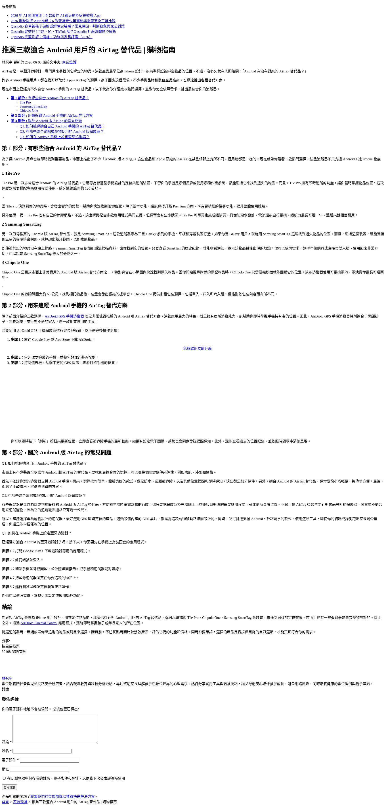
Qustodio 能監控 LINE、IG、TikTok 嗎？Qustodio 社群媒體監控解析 (63, 32)
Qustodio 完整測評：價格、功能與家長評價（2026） (51, 37)
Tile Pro (25, 102)
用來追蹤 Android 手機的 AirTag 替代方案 (52, 115)
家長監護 (69, 62)
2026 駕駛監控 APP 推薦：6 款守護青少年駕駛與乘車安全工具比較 (63, 21)
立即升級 (204, 348)
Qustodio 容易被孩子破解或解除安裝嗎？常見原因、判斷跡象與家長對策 (68, 26)
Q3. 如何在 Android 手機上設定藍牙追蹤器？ (55, 137)
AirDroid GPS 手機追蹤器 (64, 316)
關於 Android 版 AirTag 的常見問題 (46, 121)
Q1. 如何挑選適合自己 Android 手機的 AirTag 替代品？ (62, 126)
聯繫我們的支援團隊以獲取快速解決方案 (63, 796)
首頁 (5, 802)
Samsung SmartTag (33, 106)
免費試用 (190, 348)
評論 (7, 742)
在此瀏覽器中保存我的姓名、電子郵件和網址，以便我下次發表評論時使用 (66, 778)
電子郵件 (10, 760)
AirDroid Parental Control (39, 623)
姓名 (7, 751)
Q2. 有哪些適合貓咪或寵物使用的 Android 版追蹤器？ (62, 131)
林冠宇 (7, 678)
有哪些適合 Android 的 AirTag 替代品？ (50, 98)
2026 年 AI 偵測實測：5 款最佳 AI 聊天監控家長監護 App (56, 15)
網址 (5, 769)
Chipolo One (29, 110)
